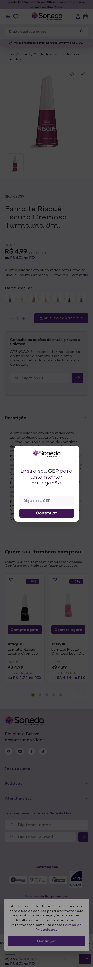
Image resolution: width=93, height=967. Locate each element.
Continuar (46, 512)
